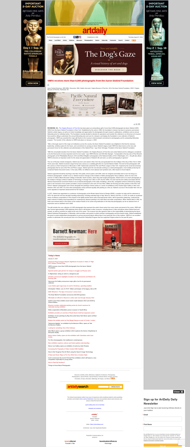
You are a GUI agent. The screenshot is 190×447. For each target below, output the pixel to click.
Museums (79, 40)
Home (50, 40)
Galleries (71, 40)
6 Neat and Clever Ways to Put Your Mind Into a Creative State (67, 355)
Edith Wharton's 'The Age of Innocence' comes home (64, 292)
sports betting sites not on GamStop (94, 405)
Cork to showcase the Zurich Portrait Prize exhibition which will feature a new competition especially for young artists (72, 358)
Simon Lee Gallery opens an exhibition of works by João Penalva (68, 346)
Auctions (110, 376)
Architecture (104, 375)
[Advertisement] (119, 268)
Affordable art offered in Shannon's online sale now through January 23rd (71, 298)
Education (88, 378)
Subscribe (104, 40)
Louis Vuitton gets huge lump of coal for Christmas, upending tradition (70, 286)
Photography (111, 375)
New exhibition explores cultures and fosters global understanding (68, 343)
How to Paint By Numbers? (56, 362)
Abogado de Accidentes (94, 408)
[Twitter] (77, 38)
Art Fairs (115, 376)
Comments (113, 40)
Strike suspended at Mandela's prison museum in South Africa (67, 310)
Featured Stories (102, 376)
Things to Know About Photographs (59, 365)
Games (97, 40)
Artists (65, 40)
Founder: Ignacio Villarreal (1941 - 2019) (94, 418)
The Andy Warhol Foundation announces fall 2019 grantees (66, 295)
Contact (127, 40)
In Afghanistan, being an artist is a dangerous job (63, 274)
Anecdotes (77, 378)
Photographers (89, 40)
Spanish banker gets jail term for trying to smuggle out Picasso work (69, 271)
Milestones (92, 375)
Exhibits (82, 375)
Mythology (94, 378)
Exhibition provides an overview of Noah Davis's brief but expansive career (71, 313)
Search (120, 40)
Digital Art (98, 375)
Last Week (58, 40)
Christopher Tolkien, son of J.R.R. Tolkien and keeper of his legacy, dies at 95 (72, 289)
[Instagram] (80, 38)
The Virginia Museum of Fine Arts (69, 128)
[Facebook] (74, 38)
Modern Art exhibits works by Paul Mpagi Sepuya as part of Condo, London (71, 320)
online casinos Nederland (86, 399)
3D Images (101, 378)
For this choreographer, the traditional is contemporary (65, 340)
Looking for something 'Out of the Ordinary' (61, 328)
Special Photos (85, 376)
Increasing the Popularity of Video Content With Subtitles (66, 349)
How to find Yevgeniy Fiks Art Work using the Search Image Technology (70, 352)
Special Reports (93, 376)
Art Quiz (83, 378)
